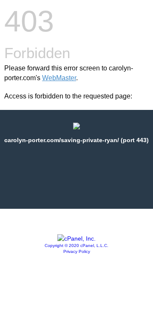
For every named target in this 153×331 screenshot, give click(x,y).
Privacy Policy (76, 251)
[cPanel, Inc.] (76, 238)
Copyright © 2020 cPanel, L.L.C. (76, 245)
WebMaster (59, 77)
